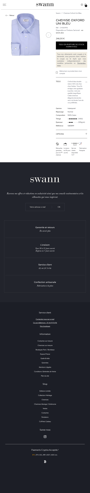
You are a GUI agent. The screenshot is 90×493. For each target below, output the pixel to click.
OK (59, 207)
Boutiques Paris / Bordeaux (45, 350)
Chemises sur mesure (45, 345)
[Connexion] (82, 5)
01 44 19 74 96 (45, 268)
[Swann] (45, 4)
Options (60, 134)
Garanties (45, 363)
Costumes (45, 413)
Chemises (45, 400)
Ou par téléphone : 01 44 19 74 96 (45, 323)
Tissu (58, 81)
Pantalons (45, 417)
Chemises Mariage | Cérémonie (45, 404)
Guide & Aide (45, 358)
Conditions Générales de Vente (45, 371)
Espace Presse (45, 354)
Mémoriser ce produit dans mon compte (70, 72)
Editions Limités (45, 391)
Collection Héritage (45, 395)
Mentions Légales (45, 367)
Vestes (45, 408)
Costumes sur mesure (45, 341)
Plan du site (45, 376)
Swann (58, 13)
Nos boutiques (45, 326)
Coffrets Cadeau (45, 421)
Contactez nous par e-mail (45, 319)
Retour (11, 15)
